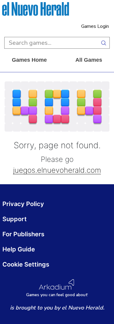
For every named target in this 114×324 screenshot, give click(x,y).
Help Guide (18, 249)
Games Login (95, 26)
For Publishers (23, 234)
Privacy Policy (23, 204)
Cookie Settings (25, 264)
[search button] (104, 43)
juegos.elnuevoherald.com (57, 170)
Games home (29, 60)
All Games (88, 60)
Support (14, 219)
